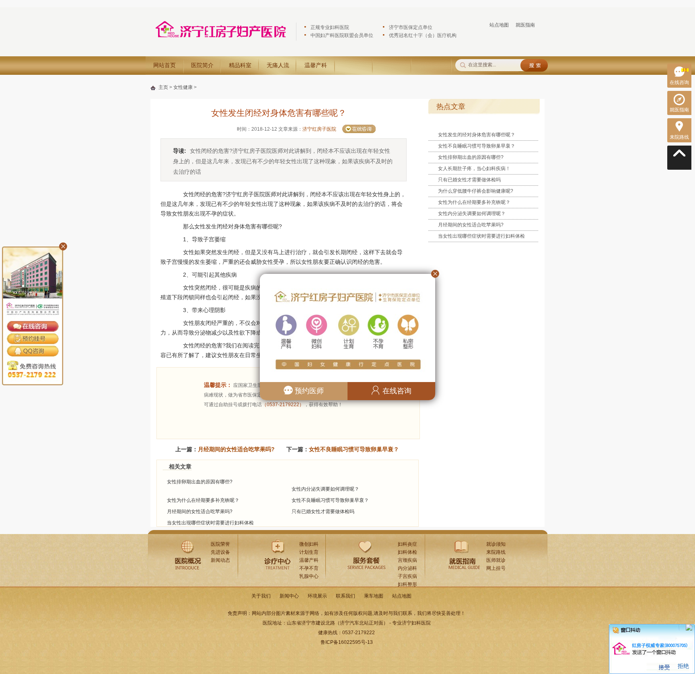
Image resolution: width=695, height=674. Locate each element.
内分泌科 (407, 568)
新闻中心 (289, 596)
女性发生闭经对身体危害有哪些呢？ (476, 135)
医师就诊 (496, 560)
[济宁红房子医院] (221, 41)
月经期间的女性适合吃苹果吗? (236, 449)
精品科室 (240, 65)
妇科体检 (407, 552)
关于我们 (261, 596)
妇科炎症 (407, 544)
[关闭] (689, 630)
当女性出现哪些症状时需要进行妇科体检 (210, 523)
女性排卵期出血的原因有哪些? (199, 482)
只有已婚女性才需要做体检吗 (323, 511)
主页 (163, 87)
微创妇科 (309, 544)
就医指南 (525, 25)
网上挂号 (496, 568)
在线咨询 (395, 391)
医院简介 (202, 65)
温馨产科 (315, 65)
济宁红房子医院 (319, 129)
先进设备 (220, 552)
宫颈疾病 (407, 560)
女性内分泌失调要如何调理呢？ (325, 489)
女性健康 (183, 87)
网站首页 (164, 65)
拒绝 (683, 666)
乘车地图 (373, 596)
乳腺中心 (309, 576)
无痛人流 (278, 65)
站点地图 (499, 25)
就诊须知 (496, 544)
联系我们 (345, 596)
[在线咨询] (679, 75)
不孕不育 (309, 568)
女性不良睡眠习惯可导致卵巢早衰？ (354, 449)
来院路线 (496, 552)
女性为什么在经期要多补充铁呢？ (203, 500)
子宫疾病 (407, 576)
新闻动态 (220, 560)
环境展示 (317, 596)
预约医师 (308, 391)
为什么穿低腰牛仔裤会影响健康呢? (475, 191)
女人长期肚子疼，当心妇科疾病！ (474, 168)
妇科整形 (407, 584)
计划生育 (309, 552)
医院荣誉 (220, 544)
